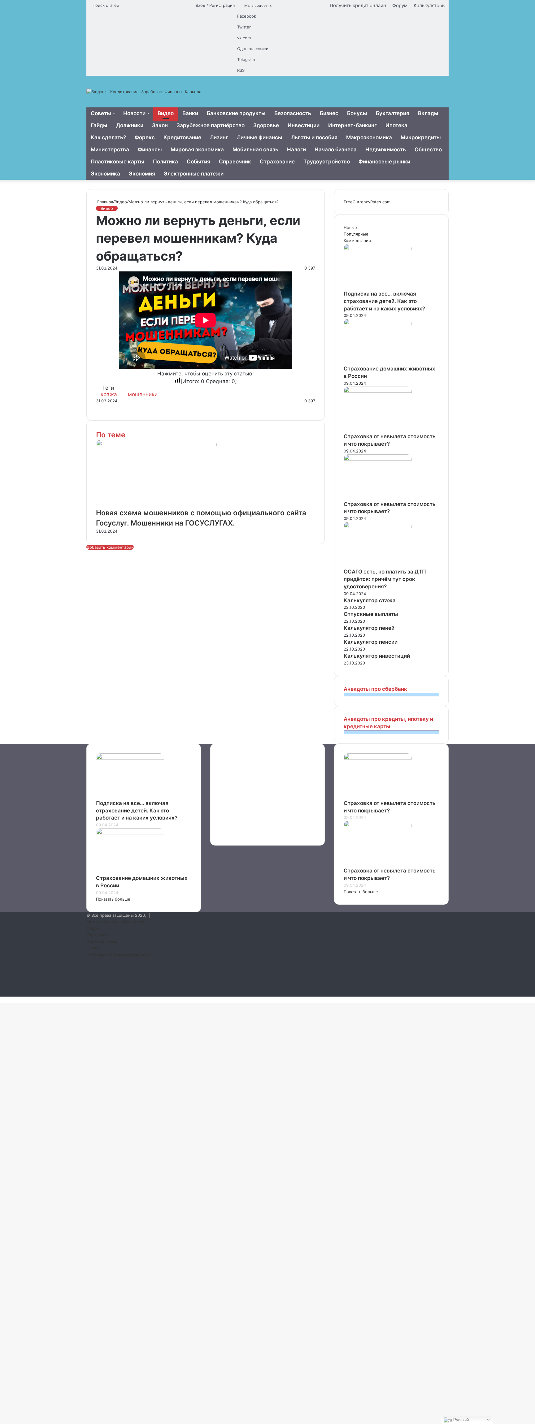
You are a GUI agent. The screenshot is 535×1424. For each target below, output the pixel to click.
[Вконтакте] (102, 407)
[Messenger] (106, 407)
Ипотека (396, 125)
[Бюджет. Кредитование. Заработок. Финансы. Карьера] (143, 91)
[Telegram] (110, 407)
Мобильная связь (255, 149)
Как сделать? (108, 137)
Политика (165, 161)
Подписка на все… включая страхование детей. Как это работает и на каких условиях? (384, 301)
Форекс (145, 137)
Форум (399, 5)
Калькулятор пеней (369, 628)
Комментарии (357, 240)
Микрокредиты (421, 137)
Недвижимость (385, 149)
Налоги (296, 149)
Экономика (105, 174)
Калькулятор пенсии (371, 642)
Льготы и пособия (314, 137)
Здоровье (266, 125)
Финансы (150, 149)
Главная (104, 201)
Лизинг (219, 137)
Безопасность (292, 113)
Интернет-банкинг (352, 125)
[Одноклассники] (104, 407)
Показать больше (113, 899)
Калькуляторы (430, 5)
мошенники (143, 394)
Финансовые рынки (384, 161)
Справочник (235, 161)
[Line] (112, 407)
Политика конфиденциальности (118, 954)
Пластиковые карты (117, 161)
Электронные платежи (194, 174)
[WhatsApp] (109, 407)
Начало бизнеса (336, 149)
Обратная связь (101, 941)
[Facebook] (96, 407)
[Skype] (105, 407)
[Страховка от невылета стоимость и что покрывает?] (378, 391)
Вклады (428, 113)
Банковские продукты (236, 113)
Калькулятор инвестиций (377, 656)
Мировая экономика (197, 149)
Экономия (142, 174)
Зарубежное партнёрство (210, 125)
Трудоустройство (326, 161)
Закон (160, 125)
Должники (129, 125)
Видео (166, 113)
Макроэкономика (369, 137)
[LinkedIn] (99, 407)
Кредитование (182, 137)
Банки (190, 113)
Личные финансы (259, 137)
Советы (101, 113)
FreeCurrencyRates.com (367, 201)
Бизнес (329, 113)
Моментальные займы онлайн (116, 921)
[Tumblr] (100, 407)
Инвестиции (304, 125)
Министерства (110, 149)
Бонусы (357, 113)
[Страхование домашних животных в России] (378, 323)
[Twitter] (97, 407)
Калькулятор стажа (370, 600)
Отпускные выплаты (371, 614)
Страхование (277, 161)
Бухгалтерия (392, 113)
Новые (350, 227)
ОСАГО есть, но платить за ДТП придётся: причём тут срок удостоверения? (385, 579)
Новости (134, 113)
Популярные (356, 234)
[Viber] (111, 407)
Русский (460, 1420)
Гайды (99, 125)
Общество (428, 149)
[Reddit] (101, 407)
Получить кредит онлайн (358, 5)
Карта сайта (98, 934)
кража (109, 394)
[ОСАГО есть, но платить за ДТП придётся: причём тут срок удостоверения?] (378, 526)
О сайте (94, 947)
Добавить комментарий (110, 547)
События (198, 161)
